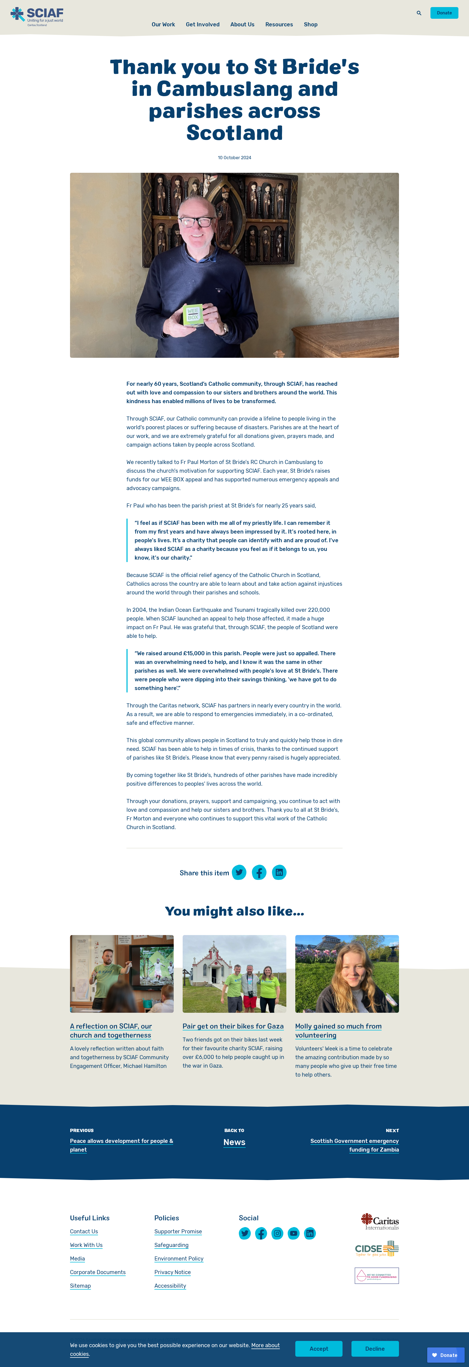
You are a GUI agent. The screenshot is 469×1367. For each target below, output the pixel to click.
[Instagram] (277, 1233)
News (234, 1142)
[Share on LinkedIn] (279, 872)
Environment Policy (179, 1258)
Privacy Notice (172, 1272)
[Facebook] (261, 1233)
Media (77, 1258)
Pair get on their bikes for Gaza (234, 1007)
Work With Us (86, 1245)
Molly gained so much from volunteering (347, 1007)
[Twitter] (245, 1233)
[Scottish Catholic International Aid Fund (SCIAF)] (37, 16)
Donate (444, 12)
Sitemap (80, 1286)
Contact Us (84, 1231)
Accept (319, 1349)
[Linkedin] (310, 1233)
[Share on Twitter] (239, 872)
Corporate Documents (98, 1272)
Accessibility (170, 1286)
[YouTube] (294, 1233)
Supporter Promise (178, 1231)
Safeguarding (171, 1245)
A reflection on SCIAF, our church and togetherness (122, 1007)
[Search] (419, 13)
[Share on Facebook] (259, 872)
